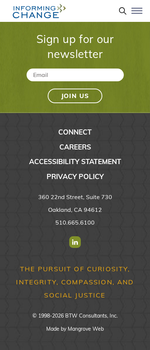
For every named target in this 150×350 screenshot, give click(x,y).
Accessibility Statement (75, 161)
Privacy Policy (75, 176)
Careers (75, 147)
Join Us (75, 96)
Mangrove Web (86, 329)
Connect (75, 132)
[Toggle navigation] (137, 14)
